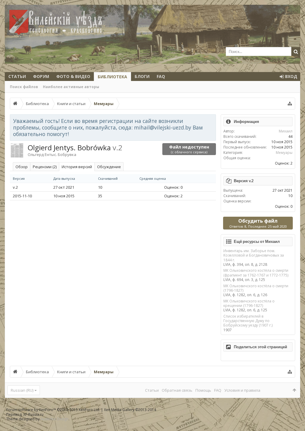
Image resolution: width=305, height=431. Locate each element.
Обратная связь (177, 390)
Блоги (142, 76)
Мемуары (284, 152)
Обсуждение (109, 166)
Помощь (203, 390)
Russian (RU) (22, 390)
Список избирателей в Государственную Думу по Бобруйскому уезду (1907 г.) (248, 321)
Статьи (17, 76)
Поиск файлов (24, 86)
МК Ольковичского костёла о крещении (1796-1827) (249, 303)
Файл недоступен (189, 149)
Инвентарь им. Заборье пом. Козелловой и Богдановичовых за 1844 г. (253, 255)
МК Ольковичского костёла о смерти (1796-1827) (255, 288)
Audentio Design (55, 418)
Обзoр (21, 166)
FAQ (161, 76)
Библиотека (112, 76)
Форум (41, 76)
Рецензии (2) (45, 166)
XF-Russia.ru (33, 414)
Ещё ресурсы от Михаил (257, 241)
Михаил (285, 131)
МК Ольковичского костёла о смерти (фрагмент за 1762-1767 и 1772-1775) (255, 272)
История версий (77, 166)
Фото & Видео (73, 76)
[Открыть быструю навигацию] (290, 103)
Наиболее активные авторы (71, 86)
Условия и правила (242, 390)
